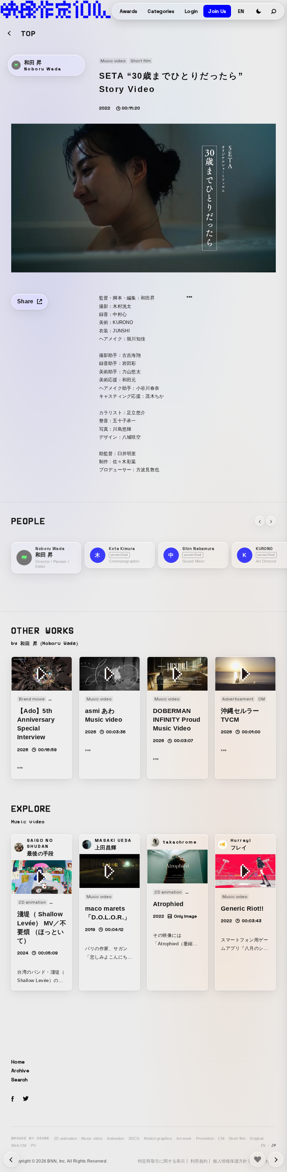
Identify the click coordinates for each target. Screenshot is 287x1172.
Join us (217, 11)
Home (17, 1062)
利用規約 (199, 1161)
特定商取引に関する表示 (161, 1161)
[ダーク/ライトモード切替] (258, 11)
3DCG (134, 1138)
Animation (115, 1138)
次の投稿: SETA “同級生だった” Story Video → (11, 1159)
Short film (237, 1138)
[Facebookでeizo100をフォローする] (12, 1100)
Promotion (205, 1138)
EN (241, 11)
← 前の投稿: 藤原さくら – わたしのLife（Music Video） (276, 1159)
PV (33, 1145)
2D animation (65, 1138)
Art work (183, 1138)
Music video (92, 1138)
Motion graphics (158, 1138)
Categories (161, 11)
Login (191, 11)
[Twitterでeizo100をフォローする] (25, 1100)
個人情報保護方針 (230, 1161)
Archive (20, 1070)
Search (19, 1079)
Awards (129, 11)
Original (256, 1138)
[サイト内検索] (274, 11)
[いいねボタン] (257, 1159)
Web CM (19, 1145)
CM (221, 1138)
